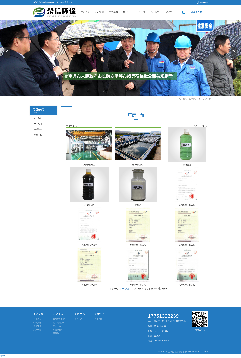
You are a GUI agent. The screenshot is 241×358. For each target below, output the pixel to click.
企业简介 (37, 319)
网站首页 (85, 12)
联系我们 (169, 12)
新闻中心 (127, 12)
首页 (198, 99)
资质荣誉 (37, 326)
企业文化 (37, 323)
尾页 (128, 289)
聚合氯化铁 (58, 330)
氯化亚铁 (57, 326)
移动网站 (204, 2)
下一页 (123, 289)
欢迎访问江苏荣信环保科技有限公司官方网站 (52, 2)
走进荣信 (99, 12)
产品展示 (113, 12)
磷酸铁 (56, 333)
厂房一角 (141, 12)
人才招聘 (155, 12)
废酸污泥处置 (59, 319)
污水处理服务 (59, 323)
